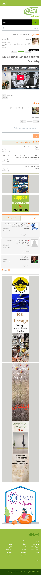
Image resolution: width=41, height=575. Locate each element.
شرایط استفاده (34, 546)
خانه (27, 34)
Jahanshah (27, 108)
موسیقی (22, 34)
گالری (10, 546)
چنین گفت (8, 552)
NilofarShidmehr (25, 259)
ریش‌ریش (24, 257)
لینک (24, 546)
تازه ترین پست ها (30, 218)
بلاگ (24, 544)
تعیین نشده (23, 235)
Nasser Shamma (31, 147)
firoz (28, 245)
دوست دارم (12, 51)
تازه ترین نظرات (11, 218)
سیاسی (24, 251)
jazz (4, 95)
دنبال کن (4, 39)
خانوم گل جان (32, 166)
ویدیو (24, 549)
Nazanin (28, 39)
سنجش (23, 554)
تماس (37, 552)
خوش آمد (36, 544)
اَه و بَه (10, 554)
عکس (10, 544)
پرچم (4, 97)
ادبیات (24, 266)
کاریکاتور (9, 549)
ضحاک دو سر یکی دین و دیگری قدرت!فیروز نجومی (18, 241)
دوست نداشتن (29, 51)
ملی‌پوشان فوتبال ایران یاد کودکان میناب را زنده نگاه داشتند (17, 225)
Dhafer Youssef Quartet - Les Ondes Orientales (21, 157)
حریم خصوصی (34, 549)
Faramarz (27, 229)
